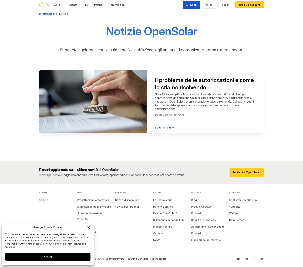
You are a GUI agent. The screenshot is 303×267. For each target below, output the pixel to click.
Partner (98, 4)
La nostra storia (162, 199)
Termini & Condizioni (138, 259)
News (156, 239)
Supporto (234, 206)
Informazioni (117, 4)
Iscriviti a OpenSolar (246, 172)
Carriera (158, 233)
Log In (226, 4)
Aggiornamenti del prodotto (208, 226)
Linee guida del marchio (206, 239)
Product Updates (201, 206)
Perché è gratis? (163, 206)
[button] (88, 227)
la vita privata (159, 259)
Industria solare (162, 226)
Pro (86, 4)
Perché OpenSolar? (165, 213)
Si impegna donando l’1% (168, 219)
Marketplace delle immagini (94, 206)
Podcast (196, 213)
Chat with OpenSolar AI (243, 199)
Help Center (236, 219)
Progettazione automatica (93, 199)
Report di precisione (203, 219)
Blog (194, 199)
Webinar (234, 213)
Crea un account (249, 4)
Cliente (72, 4)
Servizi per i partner (127, 206)
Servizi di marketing (127, 199)
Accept (48, 256)
